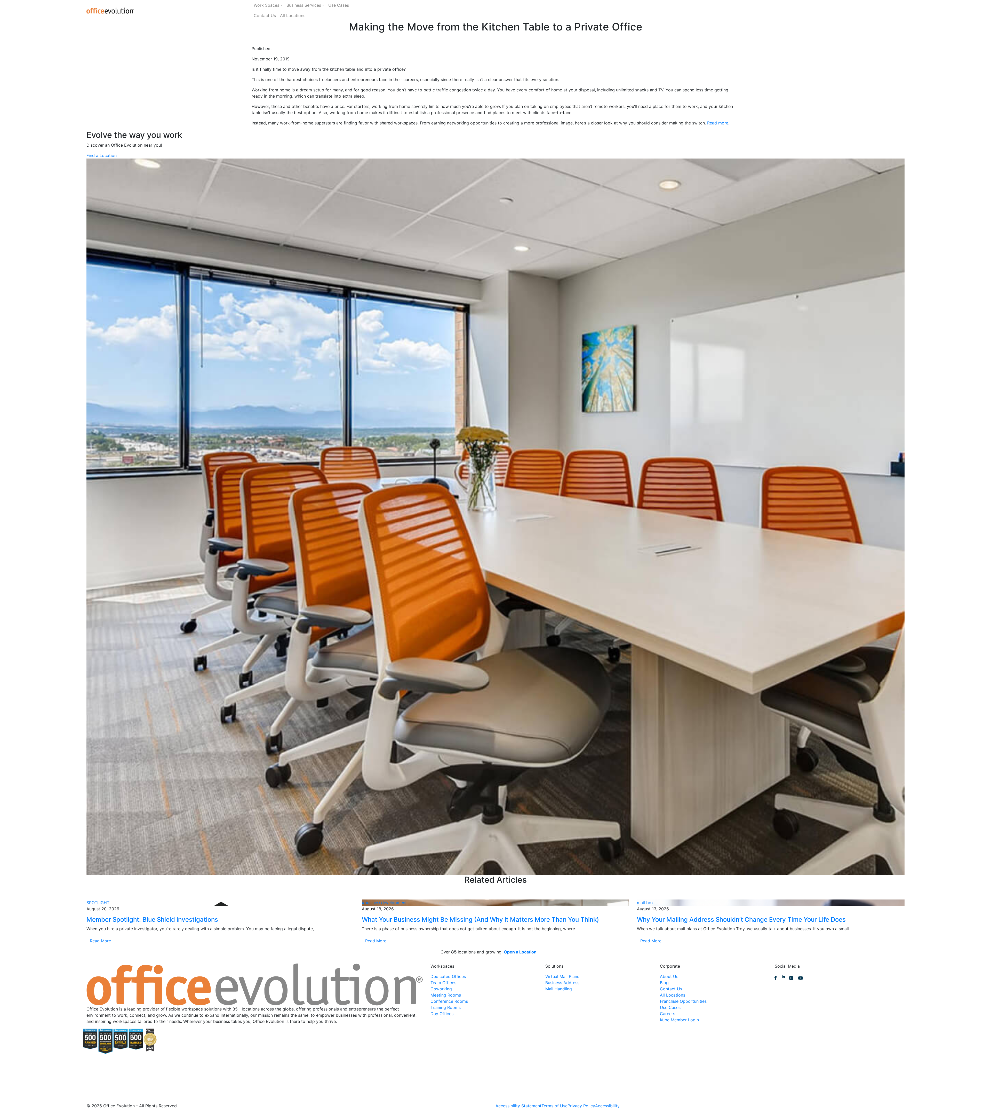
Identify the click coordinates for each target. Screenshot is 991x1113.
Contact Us (265, 15)
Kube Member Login (679, 1019)
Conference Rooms (449, 1001)
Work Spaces (266, 5)
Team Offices (443, 982)
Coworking (441, 988)
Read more (717, 122)
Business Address (562, 982)
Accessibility (607, 1105)
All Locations (292, 15)
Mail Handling (558, 988)
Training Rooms (445, 1007)
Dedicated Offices (448, 976)
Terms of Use (554, 1105)
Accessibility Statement (518, 1105)
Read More (100, 940)
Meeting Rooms (445, 995)
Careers (667, 1013)
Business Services (303, 5)
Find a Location (101, 155)
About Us (669, 976)
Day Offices (441, 1013)
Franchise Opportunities (683, 1001)
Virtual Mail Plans (562, 976)
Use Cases (338, 5)
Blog (664, 982)
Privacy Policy (581, 1105)
